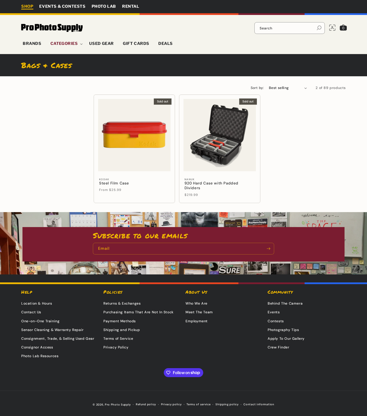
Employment (196, 321)
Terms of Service (118, 338)
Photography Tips (283, 330)
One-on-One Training (40, 321)
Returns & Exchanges (122, 303)
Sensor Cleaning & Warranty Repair (52, 330)
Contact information (258, 404)
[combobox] (290, 28)
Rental (130, 6)
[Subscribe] (268, 248)
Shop (27, 6)
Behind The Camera (285, 303)
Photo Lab (104, 6)
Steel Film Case (114, 183)
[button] (65, 44)
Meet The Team (199, 312)
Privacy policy (171, 404)
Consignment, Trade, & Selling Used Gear (57, 338)
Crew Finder (278, 347)
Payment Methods (119, 321)
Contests (276, 321)
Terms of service (198, 404)
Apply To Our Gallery (286, 338)
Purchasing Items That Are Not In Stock (138, 312)
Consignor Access (37, 347)
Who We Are (196, 303)
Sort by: (257, 87)
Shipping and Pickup (121, 330)
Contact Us (31, 312)
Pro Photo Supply (118, 404)
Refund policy (146, 404)
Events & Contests (62, 6)
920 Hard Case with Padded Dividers (211, 186)
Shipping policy (227, 404)
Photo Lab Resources (39, 356)
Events (274, 312)
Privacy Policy (115, 347)
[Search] (319, 27)
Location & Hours (36, 303)
